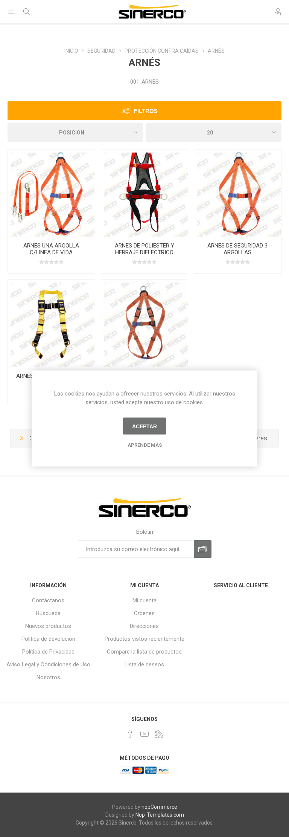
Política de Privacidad (48, 651)
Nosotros (48, 677)
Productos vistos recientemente (144, 638)
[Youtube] (144, 734)
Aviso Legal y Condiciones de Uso (48, 664)
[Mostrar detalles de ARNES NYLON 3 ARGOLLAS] (51, 323)
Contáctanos (48, 600)
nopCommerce (159, 807)
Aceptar (144, 426)
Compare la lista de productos (144, 651)
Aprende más (145, 445)
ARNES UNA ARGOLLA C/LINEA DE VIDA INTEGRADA (51, 252)
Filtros (146, 111)
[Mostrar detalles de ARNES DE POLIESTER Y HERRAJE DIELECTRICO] (144, 193)
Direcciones (144, 626)
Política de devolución (48, 638)
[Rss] (159, 734)
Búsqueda (48, 613)
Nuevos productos (48, 626)
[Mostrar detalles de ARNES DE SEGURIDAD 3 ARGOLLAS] (237, 193)
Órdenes (144, 613)
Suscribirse (202, 549)
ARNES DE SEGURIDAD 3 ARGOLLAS (237, 249)
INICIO (71, 51)
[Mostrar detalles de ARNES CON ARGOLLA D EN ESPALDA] (144, 323)
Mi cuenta (144, 600)
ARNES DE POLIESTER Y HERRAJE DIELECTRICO (144, 249)
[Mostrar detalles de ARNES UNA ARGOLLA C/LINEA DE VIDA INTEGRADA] (51, 193)
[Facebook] (130, 734)
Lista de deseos (144, 664)
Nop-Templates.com (159, 815)
